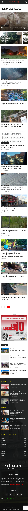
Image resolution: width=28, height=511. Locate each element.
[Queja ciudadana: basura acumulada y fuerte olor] (14, 289)
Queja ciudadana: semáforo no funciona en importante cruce (11, 167)
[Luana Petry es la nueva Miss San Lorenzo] (5, 420)
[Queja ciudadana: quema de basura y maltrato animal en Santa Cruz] (14, 116)
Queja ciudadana (5, 25)
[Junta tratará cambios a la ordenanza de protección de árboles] (5, 358)
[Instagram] (14, 494)
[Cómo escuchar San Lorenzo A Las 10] (5, 386)
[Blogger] (7, 494)
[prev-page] (2, 307)
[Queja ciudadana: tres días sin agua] (14, 21)
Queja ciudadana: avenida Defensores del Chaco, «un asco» (13, 277)
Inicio (2, 6)
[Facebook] (10, 494)
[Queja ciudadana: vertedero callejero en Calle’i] (14, 95)
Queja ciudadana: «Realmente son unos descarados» (12, 146)
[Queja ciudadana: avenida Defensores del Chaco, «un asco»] (14, 268)
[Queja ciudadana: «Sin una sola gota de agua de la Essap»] (14, 201)
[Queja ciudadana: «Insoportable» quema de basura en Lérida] (14, 74)
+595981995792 (10, 499)
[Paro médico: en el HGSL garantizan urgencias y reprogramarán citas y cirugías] (5, 372)
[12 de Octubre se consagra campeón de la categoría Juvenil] (5, 350)
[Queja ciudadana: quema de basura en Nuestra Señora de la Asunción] (14, 52)
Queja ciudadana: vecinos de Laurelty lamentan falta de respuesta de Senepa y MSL (13, 232)
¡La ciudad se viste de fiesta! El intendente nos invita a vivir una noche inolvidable (17, 412)
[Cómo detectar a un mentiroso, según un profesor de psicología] (5, 401)
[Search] (26, 2)
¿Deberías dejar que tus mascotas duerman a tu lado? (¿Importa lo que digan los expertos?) (18, 393)
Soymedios (24, 505)
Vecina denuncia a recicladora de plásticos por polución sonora (12, 188)
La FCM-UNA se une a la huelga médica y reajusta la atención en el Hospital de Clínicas (18, 365)
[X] (17, 494)
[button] (2, 2)
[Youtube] (21, 494)
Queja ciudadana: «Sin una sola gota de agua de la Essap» (13, 210)
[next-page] (14, 307)
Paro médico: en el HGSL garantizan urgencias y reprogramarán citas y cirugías (18, 372)
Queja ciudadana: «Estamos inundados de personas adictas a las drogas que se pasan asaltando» (13, 255)
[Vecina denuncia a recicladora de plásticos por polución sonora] (14, 179)
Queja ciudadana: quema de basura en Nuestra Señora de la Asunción (13, 61)
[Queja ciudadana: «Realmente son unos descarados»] (14, 137)
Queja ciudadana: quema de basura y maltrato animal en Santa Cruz (13, 125)
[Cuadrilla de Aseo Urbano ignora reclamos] (11, 38)
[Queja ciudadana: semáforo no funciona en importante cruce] (14, 158)
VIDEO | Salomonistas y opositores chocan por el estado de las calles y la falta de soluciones (18, 427)
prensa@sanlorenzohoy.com (16, 484)
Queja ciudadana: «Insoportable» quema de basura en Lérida (12, 83)
